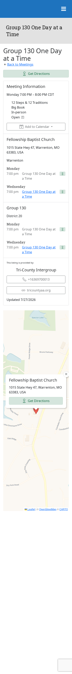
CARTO (63, 509)
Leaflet (31, 509)
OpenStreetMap (47, 509)
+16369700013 (39, 279)
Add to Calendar (37, 126)
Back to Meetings (20, 64)
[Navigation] (63, 9)
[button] (36, 410)
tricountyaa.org (39, 290)
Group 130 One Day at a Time (39, 194)
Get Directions (39, 73)
